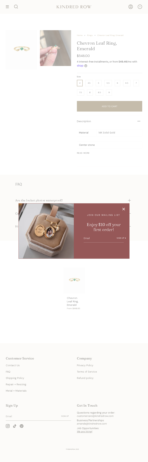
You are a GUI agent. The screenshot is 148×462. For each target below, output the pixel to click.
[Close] (124, 209)
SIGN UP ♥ (121, 238)
